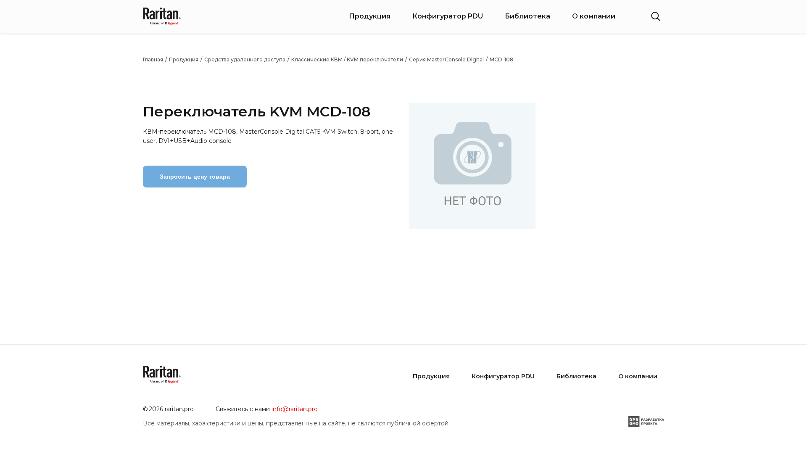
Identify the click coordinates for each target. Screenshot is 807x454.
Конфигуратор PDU (447, 16)
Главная (153, 59)
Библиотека (527, 16)
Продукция (369, 16)
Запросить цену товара (195, 176)
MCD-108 (501, 59)
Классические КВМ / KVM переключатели (347, 59)
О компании (593, 16)
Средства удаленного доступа (244, 59)
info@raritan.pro (295, 409)
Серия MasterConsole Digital (446, 59)
